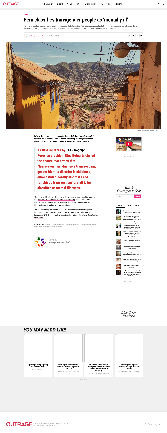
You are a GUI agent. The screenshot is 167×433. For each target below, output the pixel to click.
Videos (109, 4)
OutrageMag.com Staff (38, 36)
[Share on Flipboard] (137, 35)
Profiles (78, 4)
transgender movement (88, 225)
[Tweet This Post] (133, 35)
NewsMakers (48, 4)
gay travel (76, 225)
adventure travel (59, 225)
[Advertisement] (128, 170)
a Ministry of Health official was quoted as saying (56, 200)
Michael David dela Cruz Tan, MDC (67, 371)
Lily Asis (34, 369)
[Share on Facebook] (129, 35)
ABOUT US (37, 423)
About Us (118, 4)
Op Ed (69, 4)
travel (49, 227)
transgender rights (40, 227)
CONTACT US (64, 423)
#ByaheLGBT (49, 225)
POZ (101, 4)
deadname (69, 225)
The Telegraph (75, 150)
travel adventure (57, 227)
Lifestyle (60, 4)
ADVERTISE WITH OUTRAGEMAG (50, 423)
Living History (90, 4)
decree (67, 136)
